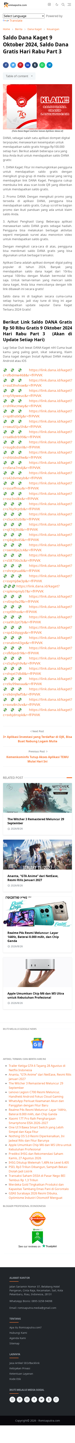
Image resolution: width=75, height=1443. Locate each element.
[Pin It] (20, 65)
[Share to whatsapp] (42, 65)
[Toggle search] (63, 4)
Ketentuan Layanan (21, 1373)
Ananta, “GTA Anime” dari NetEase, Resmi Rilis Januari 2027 (32, 878)
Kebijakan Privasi (19, 1368)
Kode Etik (15, 1379)
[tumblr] (49, 1399)
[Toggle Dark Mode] (57, 4)
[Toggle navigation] (69, 4)
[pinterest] (20, 1399)
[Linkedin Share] (28, 65)
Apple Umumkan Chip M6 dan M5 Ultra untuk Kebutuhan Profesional (35, 995)
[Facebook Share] (6, 65)
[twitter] (41, 1399)
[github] (56, 1399)
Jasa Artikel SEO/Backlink (24, 1363)
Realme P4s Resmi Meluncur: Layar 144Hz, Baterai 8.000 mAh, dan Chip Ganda (33, 937)
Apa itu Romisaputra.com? (25, 1327)
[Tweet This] (13, 65)
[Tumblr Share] (35, 65)
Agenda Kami (17, 1338)
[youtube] (27, 1399)
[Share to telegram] (49, 65)
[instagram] (49, 4)
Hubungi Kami (18, 1332)
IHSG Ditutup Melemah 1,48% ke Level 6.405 (39, 1162)
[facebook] (34, 1399)
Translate (16, 21)
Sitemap (14, 1343)
